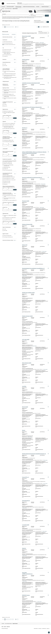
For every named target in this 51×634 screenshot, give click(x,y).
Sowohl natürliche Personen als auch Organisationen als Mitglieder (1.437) (8, 126)
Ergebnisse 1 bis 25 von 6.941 (6, 617)
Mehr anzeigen (42, 42)
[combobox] (37, 15)
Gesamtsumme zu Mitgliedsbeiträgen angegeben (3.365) (10, 215)
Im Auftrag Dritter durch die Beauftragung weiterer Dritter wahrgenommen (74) (10, 78)
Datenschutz (40, 628)
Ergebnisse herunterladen (37, 20)
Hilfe (2, 626)
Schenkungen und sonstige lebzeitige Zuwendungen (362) (8, 165)
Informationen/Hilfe (10, 6)
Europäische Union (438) (7, 181)
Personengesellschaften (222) (7, 54)
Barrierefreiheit (36, 628)
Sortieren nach (40, 31)
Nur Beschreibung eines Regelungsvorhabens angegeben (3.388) (9, 96)
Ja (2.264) (5, 104)
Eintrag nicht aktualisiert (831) (7, 235)
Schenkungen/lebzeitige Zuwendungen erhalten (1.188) (10, 196)
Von (3, 116)
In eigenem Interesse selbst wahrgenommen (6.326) (9, 72)
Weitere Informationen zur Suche (30, 17)
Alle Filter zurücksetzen (6, 34)
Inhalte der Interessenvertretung (28, 6)
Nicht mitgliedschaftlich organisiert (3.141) (9, 128)
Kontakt (37, 6)
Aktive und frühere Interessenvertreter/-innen (9, 44)
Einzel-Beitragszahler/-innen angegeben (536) (9, 217)
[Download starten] (48, 22)
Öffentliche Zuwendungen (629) (8, 163)
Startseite (3, 6)
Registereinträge (18, 6)
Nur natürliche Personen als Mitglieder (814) (9, 123)
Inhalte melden (44, 628)
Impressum (48, 628)
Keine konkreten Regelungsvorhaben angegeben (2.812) (10, 98)
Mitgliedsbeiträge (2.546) (7, 167)
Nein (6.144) (5, 65)
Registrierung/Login (45, 6)
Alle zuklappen (13, 34)
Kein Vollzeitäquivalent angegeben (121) (9, 141)
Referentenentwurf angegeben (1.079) (9, 94)
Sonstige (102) (6, 56)
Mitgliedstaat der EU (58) (7, 182)
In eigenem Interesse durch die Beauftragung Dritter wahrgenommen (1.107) (9, 75)
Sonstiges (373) (6, 168)
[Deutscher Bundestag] (9, 3)
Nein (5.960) (5, 230)
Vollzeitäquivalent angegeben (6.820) (8, 140)
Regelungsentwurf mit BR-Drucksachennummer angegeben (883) (10, 92)
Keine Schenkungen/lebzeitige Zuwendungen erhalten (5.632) (9, 198)
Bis (8, 116)
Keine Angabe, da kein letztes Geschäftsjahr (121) (10, 200)
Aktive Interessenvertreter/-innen (8, 41)
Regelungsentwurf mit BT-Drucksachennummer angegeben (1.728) (10, 90)
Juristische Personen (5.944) (7, 49)
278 (15, 619)
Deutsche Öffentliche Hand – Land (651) (9, 178)
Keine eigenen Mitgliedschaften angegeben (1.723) (9, 113)
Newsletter (8, 626)
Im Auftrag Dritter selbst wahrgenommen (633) (10, 73)
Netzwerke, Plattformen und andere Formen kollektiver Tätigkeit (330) (9, 53)
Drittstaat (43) (5, 184)
